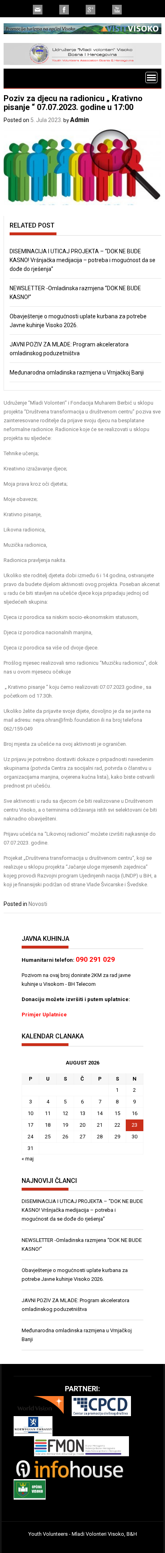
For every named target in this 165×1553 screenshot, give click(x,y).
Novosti (37, 904)
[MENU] (151, 77)
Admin (79, 120)
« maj (28, 1159)
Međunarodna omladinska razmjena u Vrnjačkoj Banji (77, 372)
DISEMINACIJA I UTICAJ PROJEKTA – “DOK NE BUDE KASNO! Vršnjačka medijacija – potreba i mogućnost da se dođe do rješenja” (82, 260)
